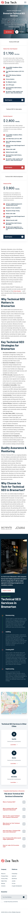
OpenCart (14, 876)
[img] (14, 703)
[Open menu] (25, 2)
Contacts (3, 886)
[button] (14, 701)
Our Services (9, 32)
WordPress (14, 878)
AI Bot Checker (17, 291)
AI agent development (17, 886)
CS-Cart (13, 883)
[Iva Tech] (8, 2)
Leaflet (12, 713)
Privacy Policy (4, 878)
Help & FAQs (4, 881)
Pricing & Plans (4, 876)
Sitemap (3, 883)
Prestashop (14, 873)
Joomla (13, 881)
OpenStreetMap (18, 713)
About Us (3, 873)
